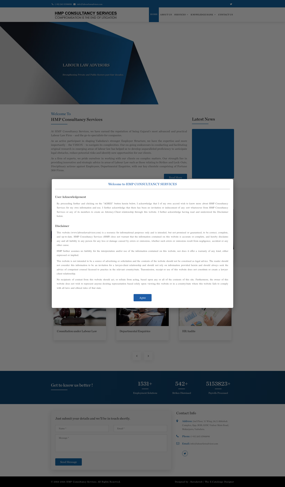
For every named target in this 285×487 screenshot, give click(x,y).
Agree (142, 297)
